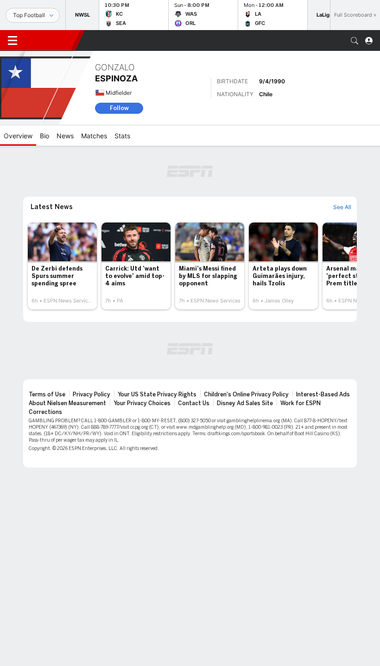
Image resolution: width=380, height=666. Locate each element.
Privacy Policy (91, 394)
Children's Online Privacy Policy (246, 394)
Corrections (45, 412)
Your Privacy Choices (142, 403)
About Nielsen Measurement (67, 403)
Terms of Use (47, 394)
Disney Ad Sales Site (245, 403)
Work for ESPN (300, 403)
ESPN (50, 40)
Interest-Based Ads (323, 394)
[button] (354, 40)
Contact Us (193, 403)
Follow (119, 108)
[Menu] (12, 41)
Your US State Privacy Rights (157, 394)
